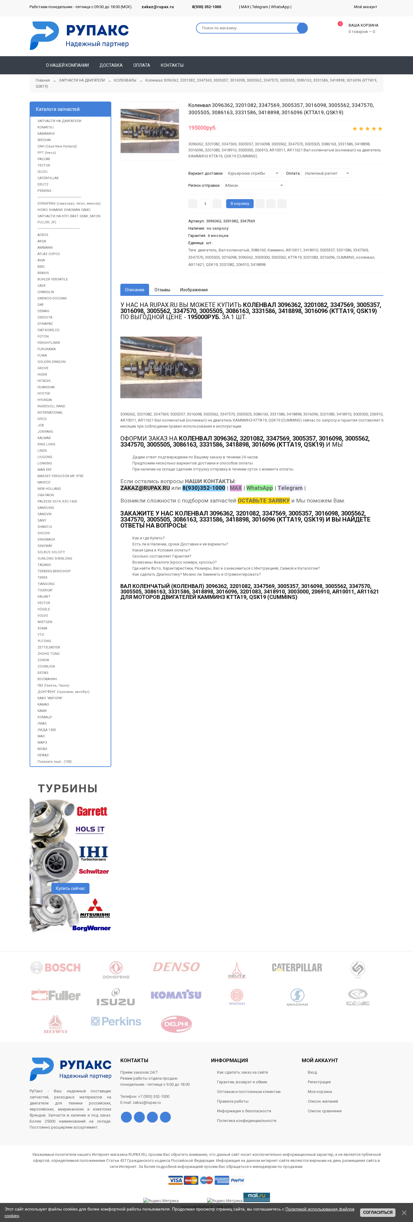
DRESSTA (44, 317)
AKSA (41, 241)
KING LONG (46, 444)
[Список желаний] (370, 65)
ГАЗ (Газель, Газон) (53, 685)
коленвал (365, 257)
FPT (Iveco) (46, 153)
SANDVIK (44, 514)
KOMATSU (45, 127)
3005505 (212, 257)
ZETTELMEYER (48, 647)
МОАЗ (42, 749)
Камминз (276, 250)
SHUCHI (43, 533)
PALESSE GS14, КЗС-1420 (57, 501)
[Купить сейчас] (260, 203)
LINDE (42, 451)
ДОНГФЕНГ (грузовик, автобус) (63, 692)
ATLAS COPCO (48, 254)
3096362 (245, 257)
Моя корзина (320, 1091)
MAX (245, 7)
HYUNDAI (44, 400)
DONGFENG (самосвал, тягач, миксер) (69, 203)
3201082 (227, 264)
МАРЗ (42, 743)
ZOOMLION (46, 666)
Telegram (260, 7)
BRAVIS (43, 273)
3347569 (360, 250)
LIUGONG (44, 457)
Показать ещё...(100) (54, 762)
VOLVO (42, 616)
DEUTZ (42, 184)
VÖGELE (43, 609)
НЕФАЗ (43, 755)
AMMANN (45, 248)
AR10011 (293, 250)
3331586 (344, 250)
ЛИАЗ (42, 724)
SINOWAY (44, 546)
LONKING (44, 463)
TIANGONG (46, 584)
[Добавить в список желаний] (271, 203)
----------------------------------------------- (58, 229)
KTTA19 (294, 257)
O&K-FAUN (45, 495)
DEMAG (43, 311)
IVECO (42, 419)
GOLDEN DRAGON (51, 362)
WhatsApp (280, 7)
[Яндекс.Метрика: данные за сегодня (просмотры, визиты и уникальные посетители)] (224, 1201)
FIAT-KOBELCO (48, 330)
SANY (41, 520)
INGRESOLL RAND (51, 406)
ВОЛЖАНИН (47, 679)
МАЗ (41, 736)
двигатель (207, 250)
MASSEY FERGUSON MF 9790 (60, 476)
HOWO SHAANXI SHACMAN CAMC (63, 210)
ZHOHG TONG (48, 654)
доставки (207, 463)
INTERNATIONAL (50, 413)
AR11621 (196, 264)
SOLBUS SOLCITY (51, 552)
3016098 (229, 257)
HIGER (42, 375)
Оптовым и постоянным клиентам (249, 1091)
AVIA (41, 260)
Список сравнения (325, 1111)
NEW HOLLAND (49, 489)
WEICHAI (44, 140)
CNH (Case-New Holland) (57, 146)
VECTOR (43, 603)
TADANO (44, 565)
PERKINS (44, 191)
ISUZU (42, 172)
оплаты (246, 463)
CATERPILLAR (48, 178)
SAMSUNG (45, 508)
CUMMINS (345, 257)
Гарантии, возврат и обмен (242, 1082)
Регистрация (319, 1082)
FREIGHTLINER (48, 343)
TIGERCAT (45, 590)
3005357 (327, 250)
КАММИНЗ (46, 134)
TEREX (42, 578)
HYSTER (43, 394)
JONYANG (45, 432)
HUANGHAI (46, 387)
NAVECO (43, 482)
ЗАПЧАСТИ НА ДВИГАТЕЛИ (59, 121)
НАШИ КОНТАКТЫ (210, 481)
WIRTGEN (44, 622)
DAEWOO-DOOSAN (52, 298)
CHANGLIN (45, 292)
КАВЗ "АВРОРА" (50, 698)
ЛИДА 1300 (46, 730)
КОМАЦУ (44, 717)
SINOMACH (46, 539)
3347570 (195, 257)
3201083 (310, 257)
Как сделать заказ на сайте (242, 1072)
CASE (41, 286)
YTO (40, 635)
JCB (40, 425)
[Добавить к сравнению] (282, 203)
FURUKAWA (46, 349)
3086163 (258, 250)
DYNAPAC (45, 324)
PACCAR (43, 159)
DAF (40, 305)
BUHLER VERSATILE (52, 279)
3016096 (327, 257)
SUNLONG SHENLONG (54, 559)
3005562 (279, 257)
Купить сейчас (70, 888)
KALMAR (44, 438)
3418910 (310, 250)
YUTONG (44, 641)
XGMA (42, 628)
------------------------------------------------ (59, 197)
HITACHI (43, 381)
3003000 (262, 257)
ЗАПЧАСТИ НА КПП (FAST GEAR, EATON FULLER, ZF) (68, 219)
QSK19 (212, 264)
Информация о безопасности (244, 1111)
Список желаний (323, 1101)
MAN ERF (44, 470)
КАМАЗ (43, 704)
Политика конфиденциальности (246, 1120)
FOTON (43, 336)
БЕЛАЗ (42, 673)
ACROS (42, 235)
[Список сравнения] (381, 65)
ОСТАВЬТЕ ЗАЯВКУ (264, 500)
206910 (242, 264)
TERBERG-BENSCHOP (54, 571)
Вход (312, 1072)
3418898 (258, 264)
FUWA (42, 355)
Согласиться (377, 1212)
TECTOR (43, 165)
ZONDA (43, 660)
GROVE (42, 368)
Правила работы (233, 1101)
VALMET (43, 597)
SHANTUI (44, 527)
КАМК (42, 711)
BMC (41, 267)
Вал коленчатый (234, 250)
